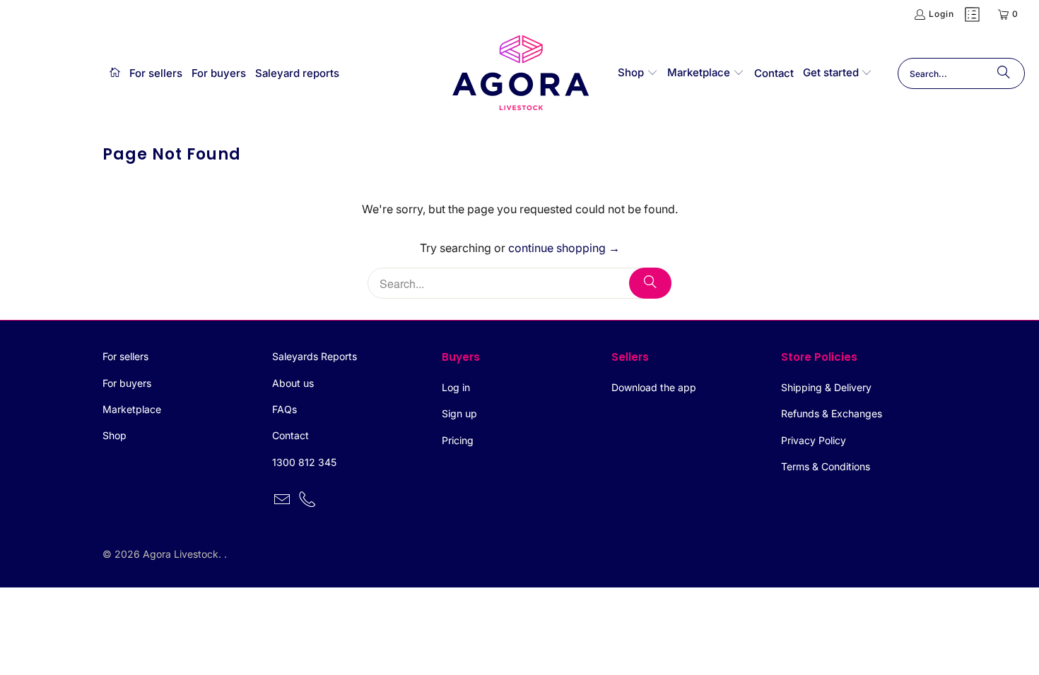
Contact (290, 435)
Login (941, 13)
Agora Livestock (180, 554)
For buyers (126, 383)
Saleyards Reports (314, 356)
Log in (456, 387)
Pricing (458, 440)
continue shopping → (564, 248)
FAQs (284, 409)
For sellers (125, 356)
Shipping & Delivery (826, 387)
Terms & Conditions (825, 466)
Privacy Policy (813, 440)
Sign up (459, 413)
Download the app (653, 387)
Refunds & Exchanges (831, 413)
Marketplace (131, 409)
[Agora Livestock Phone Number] (308, 500)
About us (293, 383)
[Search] (1003, 73)
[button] (638, 73)
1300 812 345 (304, 462)
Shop (114, 435)
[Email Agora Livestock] (282, 500)
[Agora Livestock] (520, 73)
